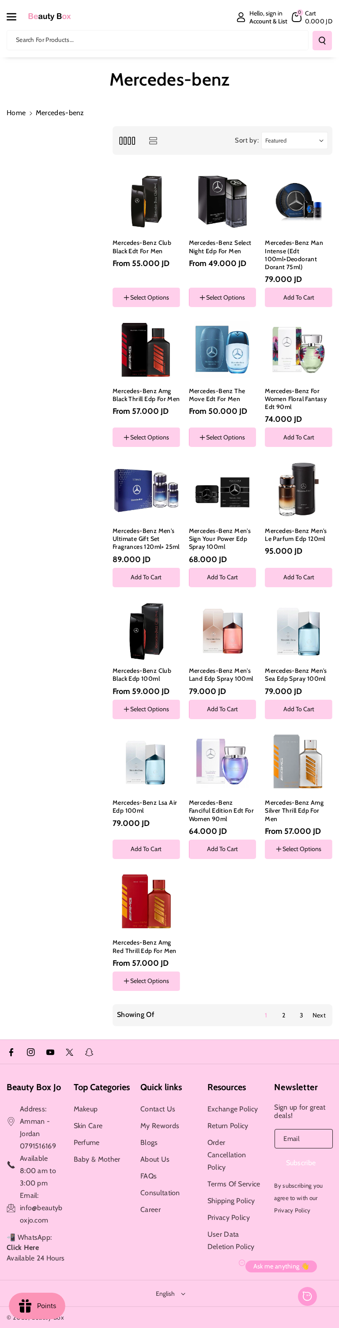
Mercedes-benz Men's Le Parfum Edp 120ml (296, 535)
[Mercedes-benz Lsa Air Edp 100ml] (146, 761)
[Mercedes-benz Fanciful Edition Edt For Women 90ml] (222, 761)
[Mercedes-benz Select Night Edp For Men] (222, 202)
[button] (16, 16)
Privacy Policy (228, 1217)
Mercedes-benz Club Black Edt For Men (142, 247)
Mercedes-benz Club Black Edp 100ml (142, 675)
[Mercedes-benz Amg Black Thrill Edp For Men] (146, 349)
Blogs (149, 1142)
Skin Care (88, 1126)
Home (16, 113)
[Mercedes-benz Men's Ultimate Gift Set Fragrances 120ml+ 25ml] (146, 489)
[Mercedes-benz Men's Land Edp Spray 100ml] (222, 630)
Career (150, 1209)
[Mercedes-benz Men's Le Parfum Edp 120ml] (298, 489)
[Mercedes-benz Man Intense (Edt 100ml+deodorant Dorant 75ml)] (298, 202)
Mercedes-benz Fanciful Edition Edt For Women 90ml (221, 810)
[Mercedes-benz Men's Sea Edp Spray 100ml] (298, 630)
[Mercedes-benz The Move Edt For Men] (222, 349)
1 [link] (266, 1015)
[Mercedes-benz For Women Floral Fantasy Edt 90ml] (298, 349)
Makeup (86, 1109)
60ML (312, 874)
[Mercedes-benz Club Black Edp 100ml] (146, 630)
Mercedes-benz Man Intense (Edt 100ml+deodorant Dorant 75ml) (294, 255)
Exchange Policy (232, 1109)
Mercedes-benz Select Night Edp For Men (220, 247)
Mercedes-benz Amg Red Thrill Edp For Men (145, 946)
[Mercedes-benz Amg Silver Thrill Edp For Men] (298, 761)
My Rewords (159, 1126)
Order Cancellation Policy (226, 1154)
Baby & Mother (97, 1159)
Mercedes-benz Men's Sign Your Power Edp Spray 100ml (220, 539)
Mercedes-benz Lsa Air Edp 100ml (145, 806)
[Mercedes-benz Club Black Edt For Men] (146, 202)
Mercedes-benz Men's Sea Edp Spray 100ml (296, 675)
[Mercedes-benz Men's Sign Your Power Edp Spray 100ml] (222, 489)
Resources (226, 1087)
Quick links (161, 1087)
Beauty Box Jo (34, 1087)
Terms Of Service (233, 1184)
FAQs (148, 1176)
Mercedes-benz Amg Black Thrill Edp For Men (146, 395)
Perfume (87, 1142)
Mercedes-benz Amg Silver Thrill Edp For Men (294, 810)
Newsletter (296, 1087)
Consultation (160, 1193)
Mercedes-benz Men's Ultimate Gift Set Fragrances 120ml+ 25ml (146, 539)
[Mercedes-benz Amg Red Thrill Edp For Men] (146, 901)
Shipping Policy (231, 1201)
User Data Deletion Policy (231, 1240)
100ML (280, 874)
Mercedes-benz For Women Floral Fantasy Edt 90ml (296, 399)
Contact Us (157, 1109)
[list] (153, 140)
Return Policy (228, 1126)
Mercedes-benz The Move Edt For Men (217, 395)
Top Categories (102, 1087)
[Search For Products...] (322, 40)
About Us (155, 1159)
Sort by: (247, 140)
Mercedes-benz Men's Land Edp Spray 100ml (221, 675)
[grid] (127, 140)
